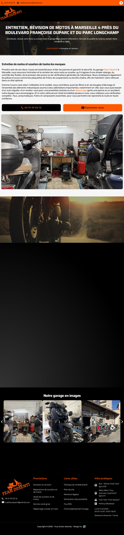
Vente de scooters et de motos (43, 498)
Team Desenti (110, 69)
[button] (118, 13)
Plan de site (69, 489)
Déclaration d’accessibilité (75, 499)
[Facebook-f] (121, 3)
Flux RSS (68, 504)
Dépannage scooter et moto (45, 509)
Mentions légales (71, 494)
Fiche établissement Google (76, 509)
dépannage (81, 90)
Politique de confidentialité (75, 485)
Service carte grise (41, 504)
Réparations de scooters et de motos (45, 490)
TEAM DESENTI (52, 48)
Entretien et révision (42, 485)
